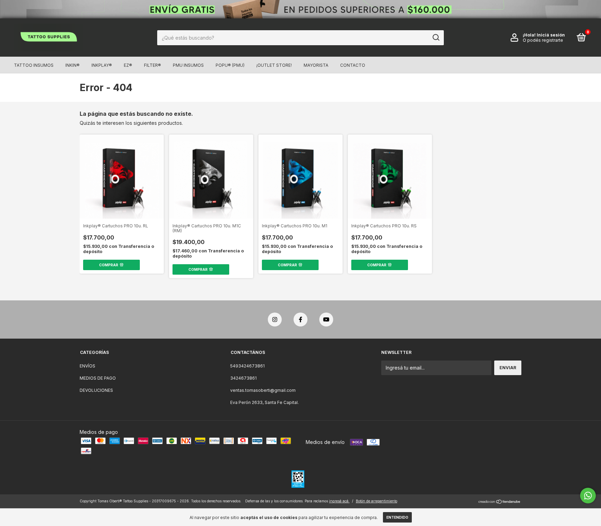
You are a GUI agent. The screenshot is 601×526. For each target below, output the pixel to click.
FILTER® (152, 65)
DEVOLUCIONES (96, 390)
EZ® (128, 65)
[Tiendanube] (499, 502)
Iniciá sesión (551, 35)
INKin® (72, 65)
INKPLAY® (101, 65)
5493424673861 (247, 366)
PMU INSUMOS (188, 65)
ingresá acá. (339, 501)
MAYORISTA (316, 65)
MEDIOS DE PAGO (98, 378)
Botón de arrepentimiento (376, 501)
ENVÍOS (87, 366)
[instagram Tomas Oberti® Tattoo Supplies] (275, 319)
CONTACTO (352, 65)
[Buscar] (435, 37)
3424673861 (243, 378)
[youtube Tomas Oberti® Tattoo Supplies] (326, 319)
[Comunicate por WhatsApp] (588, 495)
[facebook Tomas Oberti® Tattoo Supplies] (300, 319)
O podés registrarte (543, 40)
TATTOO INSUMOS (34, 65)
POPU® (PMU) (230, 65)
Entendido (397, 517)
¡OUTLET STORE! (274, 65)
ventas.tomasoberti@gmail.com (263, 390)
